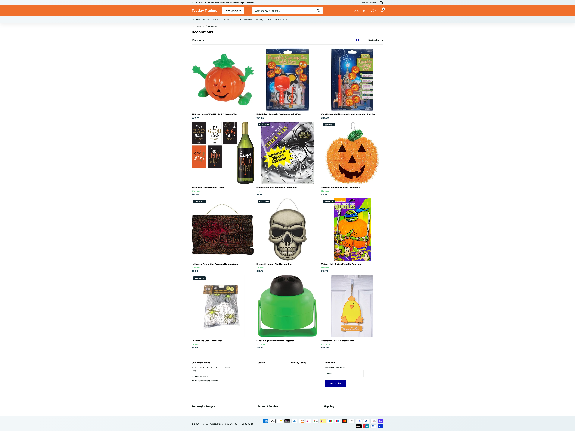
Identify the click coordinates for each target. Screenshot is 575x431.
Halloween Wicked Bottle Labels (208, 187)
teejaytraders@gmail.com (206, 380)
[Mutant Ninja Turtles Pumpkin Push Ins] (352, 229)
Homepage (197, 26)
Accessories (246, 19)
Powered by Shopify (227, 423)
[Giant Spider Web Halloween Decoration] (287, 153)
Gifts (269, 19)
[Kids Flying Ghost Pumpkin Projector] (287, 306)
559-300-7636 (202, 377)
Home (206, 19)
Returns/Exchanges (203, 406)
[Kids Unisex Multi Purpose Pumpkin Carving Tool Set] (352, 79)
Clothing (196, 19)
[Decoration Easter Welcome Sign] (352, 306)
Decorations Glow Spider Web (207, 340)
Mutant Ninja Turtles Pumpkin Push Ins (341, 264)
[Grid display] (357, 40)
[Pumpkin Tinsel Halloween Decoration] (352, 153)
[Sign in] (373, 10)
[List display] (361, 40)
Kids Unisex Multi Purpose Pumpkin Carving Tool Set (348, 114)
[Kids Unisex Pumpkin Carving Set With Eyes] (287, 79)
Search (261, 362)
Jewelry (259, 19)
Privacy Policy (298, 362)
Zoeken (318, 10)
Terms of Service (268, 406)
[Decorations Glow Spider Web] (223, 306)
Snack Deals (281, 19)
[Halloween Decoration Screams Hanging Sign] (223, 229)
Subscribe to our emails (335, 367)
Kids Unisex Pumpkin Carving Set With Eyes (278, 114)
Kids (234, 19)
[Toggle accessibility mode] (381, 2)
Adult (226, 19)
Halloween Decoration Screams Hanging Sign (215, 264)
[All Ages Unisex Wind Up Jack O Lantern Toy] (223, 79)
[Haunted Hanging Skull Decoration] (287, 229)
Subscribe (335, 383)
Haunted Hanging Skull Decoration (274, 264)
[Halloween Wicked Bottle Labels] (223, 153)
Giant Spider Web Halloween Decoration (276, 187)
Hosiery (216, 19)
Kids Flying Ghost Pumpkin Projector (275, 340)
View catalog (232, 10)
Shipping (328, 406)
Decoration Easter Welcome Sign (338, 340)
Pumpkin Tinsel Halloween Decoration (340, 187)
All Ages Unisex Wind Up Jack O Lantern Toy (214, 114)
